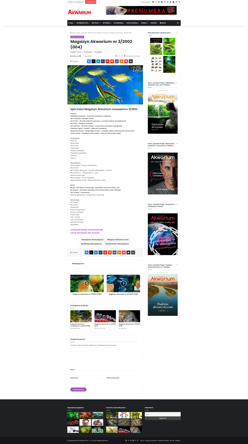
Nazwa (73, 369)
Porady (144, 23)
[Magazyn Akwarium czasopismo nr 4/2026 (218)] (81, 316)
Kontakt (154, 23)
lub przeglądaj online (163, 151)
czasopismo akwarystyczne (92, 240)
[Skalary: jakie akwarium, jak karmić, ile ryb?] (73, 415)
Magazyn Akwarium (103, 33)
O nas (71, 23)
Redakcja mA (75, 56)
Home (73, 33)
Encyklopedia (132, 23)
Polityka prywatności (151, 440)
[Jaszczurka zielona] (124, 422)
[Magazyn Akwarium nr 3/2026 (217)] (105, 316)
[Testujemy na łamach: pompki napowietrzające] (73, 429)
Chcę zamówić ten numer (85, 232)
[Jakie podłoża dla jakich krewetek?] (73, 422)
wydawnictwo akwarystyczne (117, 244)
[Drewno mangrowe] (136, 422)
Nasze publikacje (82, 33)
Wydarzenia (118, 23)
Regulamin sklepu (163, 440)
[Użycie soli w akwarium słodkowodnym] (85, 422)
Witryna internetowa (113, 378)
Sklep (163, 23)
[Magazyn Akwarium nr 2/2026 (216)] (129, 316)
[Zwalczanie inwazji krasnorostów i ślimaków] (97, 429)
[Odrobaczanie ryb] (97, 422)
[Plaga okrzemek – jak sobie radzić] (85, 415)
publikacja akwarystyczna (92, 244)
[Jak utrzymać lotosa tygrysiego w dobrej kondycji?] (85, 429)
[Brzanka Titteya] (112, 429)
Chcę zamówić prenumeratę (86, 229)
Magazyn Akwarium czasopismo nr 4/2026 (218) (80, 325)
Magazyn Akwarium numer (118, 240)
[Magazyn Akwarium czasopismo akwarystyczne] (79, 12)
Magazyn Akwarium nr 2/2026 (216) (129, 325)
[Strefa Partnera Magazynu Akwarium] (124, 415)
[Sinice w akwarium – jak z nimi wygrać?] (97, 415)
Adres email (74, 378)
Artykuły (95, 23)
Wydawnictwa (82, 23)
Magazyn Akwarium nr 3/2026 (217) (105, 325)
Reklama (177, 440)
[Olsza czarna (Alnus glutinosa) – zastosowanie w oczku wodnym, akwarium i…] (136, 415)
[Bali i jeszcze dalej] (112, 422)
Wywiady (106, 23)
